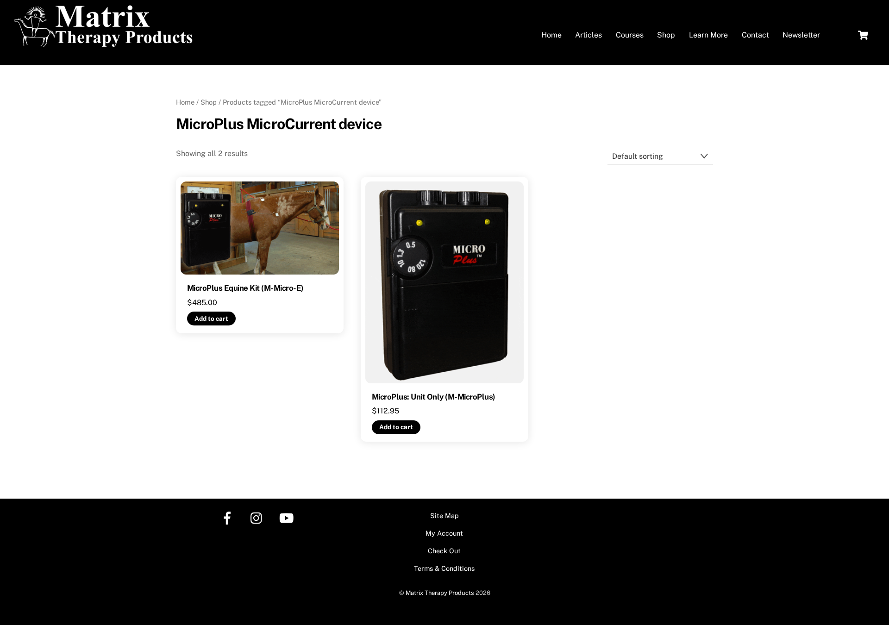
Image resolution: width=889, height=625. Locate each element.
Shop (666, 35)
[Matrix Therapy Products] (105, 43)
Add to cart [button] (211, 318)
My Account (444, 533)
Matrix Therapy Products (440, 592)
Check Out (444, 551)
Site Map (444, 515)
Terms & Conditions (444, 568)
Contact (755, 35)
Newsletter (801, 35)
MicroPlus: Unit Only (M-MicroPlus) (433, 396)
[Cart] (863, 35)
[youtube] (288, 517)
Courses (630, 35)
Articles (588, 35)
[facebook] (229, 517)
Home (551, 35)
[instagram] (258, 517)
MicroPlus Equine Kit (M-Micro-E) (245, 288)
